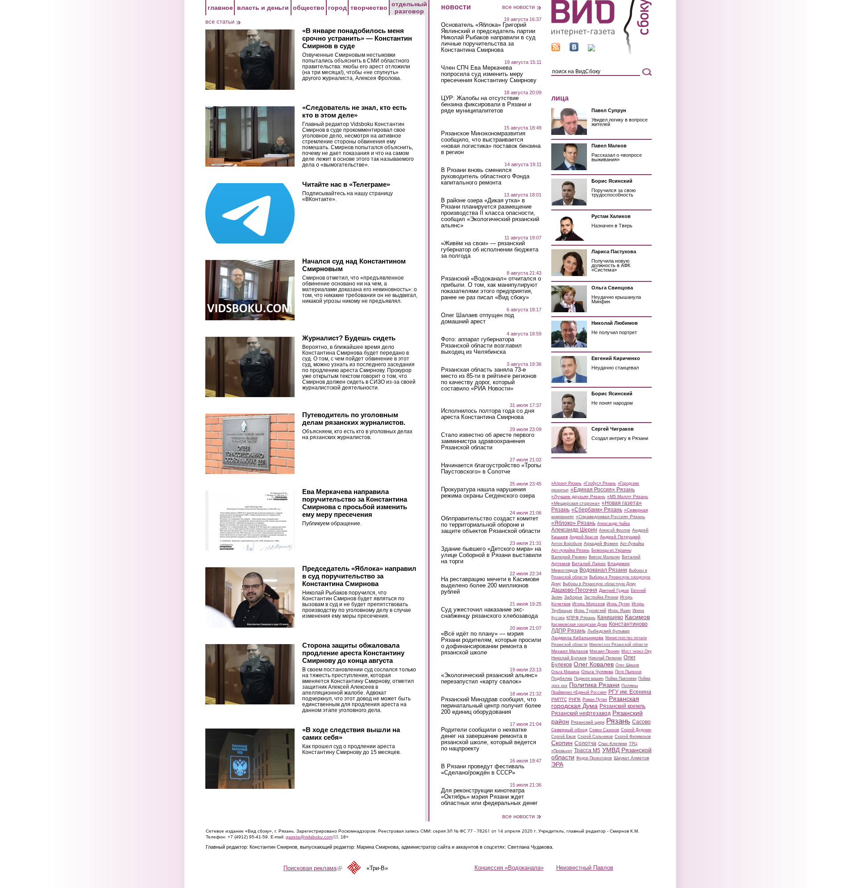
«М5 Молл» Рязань (627, 496)
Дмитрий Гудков (614, 590)
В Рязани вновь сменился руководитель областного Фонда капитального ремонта (485, 176)
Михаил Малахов (569, 651)
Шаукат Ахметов (631, 757)
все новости (518, 7)
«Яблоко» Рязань (573, 523)
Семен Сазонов (604, 730)
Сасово (641, 722)
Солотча (585, 743)
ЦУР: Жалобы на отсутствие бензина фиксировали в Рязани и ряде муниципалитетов (486, 104)
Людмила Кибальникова (577, 637)
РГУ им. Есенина (629, 692)
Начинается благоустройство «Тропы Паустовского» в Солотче (491, 468)
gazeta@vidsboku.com (312, 836)
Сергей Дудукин (636, 730)
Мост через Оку (636, 651)
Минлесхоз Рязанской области (618, 644)
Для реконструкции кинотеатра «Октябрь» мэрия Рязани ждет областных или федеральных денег (489, 796)
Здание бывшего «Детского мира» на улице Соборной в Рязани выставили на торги (491, 555)
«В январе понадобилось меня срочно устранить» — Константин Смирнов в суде (357, 38)
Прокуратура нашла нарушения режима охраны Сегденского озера (488, 492)
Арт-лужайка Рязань (570, 550)
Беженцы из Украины (611, 550)
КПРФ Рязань (580, 617)
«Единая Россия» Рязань (602, 489)
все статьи (219, 21)
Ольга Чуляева (597, 671)
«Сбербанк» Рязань (596, 510)
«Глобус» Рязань (599, 483)
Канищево (610, 617)
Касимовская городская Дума (579, 624)
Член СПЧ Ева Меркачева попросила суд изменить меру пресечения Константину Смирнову (489, 74)
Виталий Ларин (589, 563)
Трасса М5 (587, 750)
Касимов (637, 616)
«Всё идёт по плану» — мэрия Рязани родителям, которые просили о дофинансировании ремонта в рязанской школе (491, 643)
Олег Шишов (627, 665)
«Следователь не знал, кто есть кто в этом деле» (354, 111)
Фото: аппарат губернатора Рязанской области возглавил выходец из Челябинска (481, 345)
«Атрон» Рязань (566, 483)
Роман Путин (594, 699)
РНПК (575, 699)
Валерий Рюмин (569, 556)
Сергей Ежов (563, 736)
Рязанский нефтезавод (581, 713)
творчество (368, 7)
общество (308, 7)
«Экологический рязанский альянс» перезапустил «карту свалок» (489, 678)
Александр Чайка (613, 523)
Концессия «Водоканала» (509, 867)
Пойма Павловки (621, 678)
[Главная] (601, 53)
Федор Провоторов (594, 758)
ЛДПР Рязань (568, 631)
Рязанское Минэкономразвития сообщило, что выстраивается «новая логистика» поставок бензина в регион (491, 142)
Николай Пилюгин (605, 658)
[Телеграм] (591, 49)
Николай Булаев (569, 657)
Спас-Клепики (612, 743)
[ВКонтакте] (574, 49)
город (337, 7)
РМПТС (559, 699)
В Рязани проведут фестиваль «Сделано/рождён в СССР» (482, 769)
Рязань (618, 720)
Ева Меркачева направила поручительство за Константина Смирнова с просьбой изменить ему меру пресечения (354, 503)
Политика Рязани (594, 684)
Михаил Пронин (605, 651)
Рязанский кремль (622, 706)
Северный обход (569, 729)
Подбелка (561, 678)
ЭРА (557, 764)
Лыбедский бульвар (608, 630)
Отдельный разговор (409, 7)
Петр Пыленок (628, 672)
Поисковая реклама (312, 868)
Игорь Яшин (619, 610)
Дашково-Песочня (574, 590)
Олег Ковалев (594, 664)
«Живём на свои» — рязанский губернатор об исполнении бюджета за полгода (489, 249)
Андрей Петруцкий (620, 536)
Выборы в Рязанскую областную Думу (599, 584)
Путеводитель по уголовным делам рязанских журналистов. (353, 418)
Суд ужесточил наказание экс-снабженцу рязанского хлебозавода (489, 613)
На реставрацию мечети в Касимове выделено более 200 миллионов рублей (490, 585)
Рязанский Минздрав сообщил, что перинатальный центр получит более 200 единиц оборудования (491, 705)
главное (220, 7)
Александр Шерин (574, 530)
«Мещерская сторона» (575, 503)
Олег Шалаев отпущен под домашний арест (477, 318)
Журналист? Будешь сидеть (348, 338)
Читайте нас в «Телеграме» (346, 184)
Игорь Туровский (590, 610)
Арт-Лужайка (632, 543)
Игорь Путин (618, 604)
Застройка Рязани (601, 597)
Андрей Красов (584, 537)
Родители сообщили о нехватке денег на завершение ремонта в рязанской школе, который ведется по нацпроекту (488, 739)
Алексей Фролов (614, 530)
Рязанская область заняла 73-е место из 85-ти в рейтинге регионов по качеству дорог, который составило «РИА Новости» (489, 379)
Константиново (628, 624)
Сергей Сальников (595, 736)
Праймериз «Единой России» (579, 692)
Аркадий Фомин (601, 543)
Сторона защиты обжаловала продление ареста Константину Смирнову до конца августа (353, 652)
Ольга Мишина (565, 672)
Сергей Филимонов (633, 736)
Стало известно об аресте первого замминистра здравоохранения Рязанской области (487, 441)
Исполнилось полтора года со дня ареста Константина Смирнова (487, 414)
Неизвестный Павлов (584, 867)
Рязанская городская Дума (595, 702)
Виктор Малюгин (604, 557)
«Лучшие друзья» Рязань (578, 496)
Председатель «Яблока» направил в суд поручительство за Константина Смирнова (359, 576)
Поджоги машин (588, 678)
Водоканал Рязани (603, 570)
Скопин (562, 742)
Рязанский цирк (587, 722)
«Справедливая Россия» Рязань (610, 516)
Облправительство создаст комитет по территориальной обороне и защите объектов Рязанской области (490, 524)
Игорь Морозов (588, 603)
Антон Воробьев (566, 543)
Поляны (629, 685)
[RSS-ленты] (555, 49)
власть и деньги (263, 7)
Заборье (573, 597)
